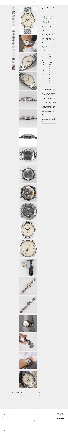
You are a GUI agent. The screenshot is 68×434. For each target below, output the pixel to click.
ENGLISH (34, 420)
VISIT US (34, 413)
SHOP (28, 4)
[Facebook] (2, 417)
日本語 (3, 430)
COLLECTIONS (33, 4)
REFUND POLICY (35, 422)
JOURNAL (34, 419)
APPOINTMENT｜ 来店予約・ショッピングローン (18, 392)
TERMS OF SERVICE (35, 421)
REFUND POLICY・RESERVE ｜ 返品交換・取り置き (19, 395)
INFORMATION (38, 4)
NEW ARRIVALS (35, 415)
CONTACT (34, 414)
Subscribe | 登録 (60, 418)
